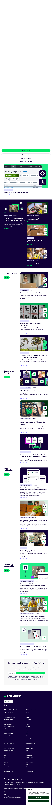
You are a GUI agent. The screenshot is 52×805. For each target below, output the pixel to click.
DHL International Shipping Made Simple (31, 293)
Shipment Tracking (7, 735)
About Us (28, 764)
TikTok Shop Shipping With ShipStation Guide (33, 646)
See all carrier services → (8, 771)
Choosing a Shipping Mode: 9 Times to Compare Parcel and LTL (35, 241)
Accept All (38, 797)
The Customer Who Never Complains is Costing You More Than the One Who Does (33, 521)
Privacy (5, 794)
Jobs (27, 769)
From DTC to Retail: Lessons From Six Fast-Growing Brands (14, 219)
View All (6, 277)
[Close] (49, 789)
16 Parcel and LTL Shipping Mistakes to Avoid (37, 263)
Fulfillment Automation (8, 712)
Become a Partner (29, 757)
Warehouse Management (9, 726)
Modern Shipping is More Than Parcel (30, 551)
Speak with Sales (29, 746)
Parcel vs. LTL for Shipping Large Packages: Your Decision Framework (37, 218)
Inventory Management (8, 721)
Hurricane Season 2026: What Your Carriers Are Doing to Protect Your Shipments (33, 356)
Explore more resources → (31, 771)
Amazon (27, 715)
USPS (5, 755)
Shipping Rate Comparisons (9, 717)
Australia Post (6, 769)
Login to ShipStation (26, 158)
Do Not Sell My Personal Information (10, 796)
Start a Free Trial (26, 154)
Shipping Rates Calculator (31, 753)
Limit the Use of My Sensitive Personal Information (12, 797)
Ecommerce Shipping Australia (10, 753)
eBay (27, 731)
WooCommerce (29, 721)
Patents (5, 791)
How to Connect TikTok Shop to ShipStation (32, 616)
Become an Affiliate (30, 759)
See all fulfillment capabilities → (10, 738)
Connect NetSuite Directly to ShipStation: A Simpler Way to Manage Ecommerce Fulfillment (33, 488)
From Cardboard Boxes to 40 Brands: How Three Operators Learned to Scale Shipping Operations (33, 455)
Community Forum (29, 762)
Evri (4, 764)
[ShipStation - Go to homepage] (12, 695)
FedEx (5, 759)
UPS (4, 757)
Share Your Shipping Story (27, 390)
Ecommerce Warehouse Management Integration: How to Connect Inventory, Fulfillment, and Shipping (34, 422)
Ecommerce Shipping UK (9, 748)
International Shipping (8, 731)
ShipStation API (29, 755)
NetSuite (28, 726)
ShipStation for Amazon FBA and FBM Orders (16, 192)
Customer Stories (29, 748)
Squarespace (28, 728)
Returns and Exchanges (8, 733)
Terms (30, 679)
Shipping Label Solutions (8, 719)
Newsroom (28, 766)
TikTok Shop (28, 719)
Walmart (27, 717)
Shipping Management (8, 715)
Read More (6, 194)
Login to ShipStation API (26, 161)
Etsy (27, 733)
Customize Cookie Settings (8, 799)
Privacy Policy (34, 679)
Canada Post (6, 766)
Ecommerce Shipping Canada (9, 750)
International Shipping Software (10, 746)
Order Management (7, 724)
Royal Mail (6, 762)
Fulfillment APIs (7, 728)
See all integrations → (30, 738)
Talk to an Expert (26, 150)
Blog (27, 750)
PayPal (27, 724)
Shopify (27, 712)
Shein (27, 735)
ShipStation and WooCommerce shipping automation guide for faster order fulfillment (32, 584)
